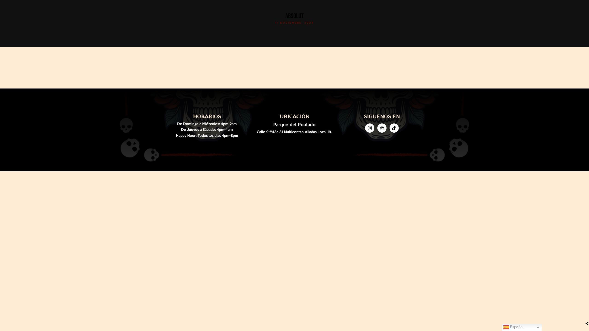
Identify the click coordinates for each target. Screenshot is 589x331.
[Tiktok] (394, 128)
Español (516, 327)
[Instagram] (369, 128)
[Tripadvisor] (382, 128)
